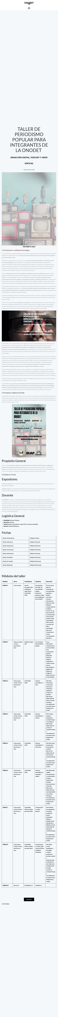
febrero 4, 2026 (31, 169)
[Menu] (29, 8)
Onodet (25, 169)
